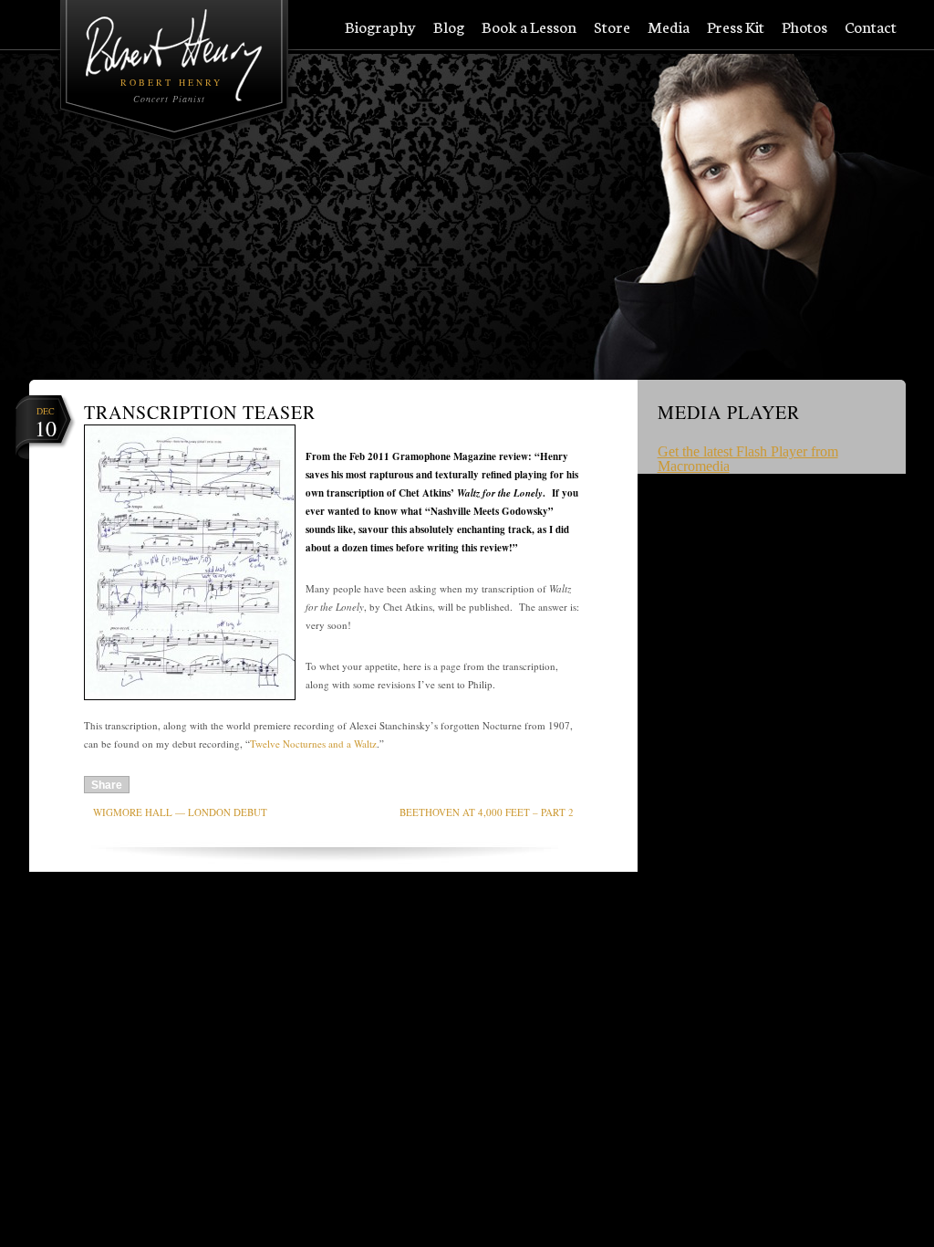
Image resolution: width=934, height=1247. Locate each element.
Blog (448, 27)
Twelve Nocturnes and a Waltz (313, 743)
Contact (871, 27)
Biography (380, 27)
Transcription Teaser (200, 412)
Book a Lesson (529, 27)
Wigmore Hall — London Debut (180, 812)
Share (106, 785)
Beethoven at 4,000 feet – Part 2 (487, 812)
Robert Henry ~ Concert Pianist (174, 55)
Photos (804, 27)
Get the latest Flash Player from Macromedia (748, 459)
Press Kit (735, 27)
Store (612, 27)
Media (669, 27)
